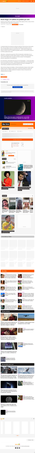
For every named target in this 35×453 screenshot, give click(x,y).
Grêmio (23, 279)
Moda (5, 279)
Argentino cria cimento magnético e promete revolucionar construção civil (28, 330)
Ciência (19, 374)
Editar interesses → (30, 128)
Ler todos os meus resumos (17, 139)
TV (22, 273)
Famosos (6, 273)
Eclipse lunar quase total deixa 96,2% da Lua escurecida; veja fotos (10, 412)
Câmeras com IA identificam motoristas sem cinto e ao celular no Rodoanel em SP (9, 352)
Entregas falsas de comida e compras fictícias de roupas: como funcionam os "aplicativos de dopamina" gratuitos (8, 338)
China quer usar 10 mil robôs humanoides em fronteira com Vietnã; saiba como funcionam (10, 359)
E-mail (31, 1)
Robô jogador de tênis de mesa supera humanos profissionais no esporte (28, 344)
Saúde (1, 321)
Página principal (4, 1)
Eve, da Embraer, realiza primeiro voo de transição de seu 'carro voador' (26, 323)
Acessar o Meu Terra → (14, 124)
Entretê (6, 298)
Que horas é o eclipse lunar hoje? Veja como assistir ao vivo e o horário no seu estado (9, 405)
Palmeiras (6, 304)
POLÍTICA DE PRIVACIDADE (25, 446)
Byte (8, 79)
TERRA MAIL (19, 1)
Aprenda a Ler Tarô (11, 155)
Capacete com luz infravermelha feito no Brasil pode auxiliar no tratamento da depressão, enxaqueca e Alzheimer (9, 323)
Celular (24, 381)
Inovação (4, 79)
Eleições (6, 292)
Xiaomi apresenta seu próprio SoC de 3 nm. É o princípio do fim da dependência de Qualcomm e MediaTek (9, 391)
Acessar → (15, 158)
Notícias (23, 298)
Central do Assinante (25, 1)
